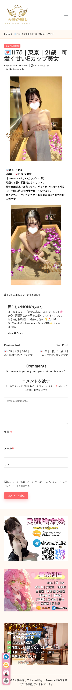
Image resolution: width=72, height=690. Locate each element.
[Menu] (66, 15)
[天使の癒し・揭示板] (6, 673)
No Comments (16, 69)
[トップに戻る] (6, 681)
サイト (8, 465)
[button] (15, 333)
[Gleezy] (6, 665)
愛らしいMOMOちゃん (25, 307)
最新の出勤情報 (12, 46)
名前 (8, 431)
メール (9, 448)
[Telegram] (6, 657)
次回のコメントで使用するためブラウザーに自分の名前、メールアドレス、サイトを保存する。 (35, 484)
